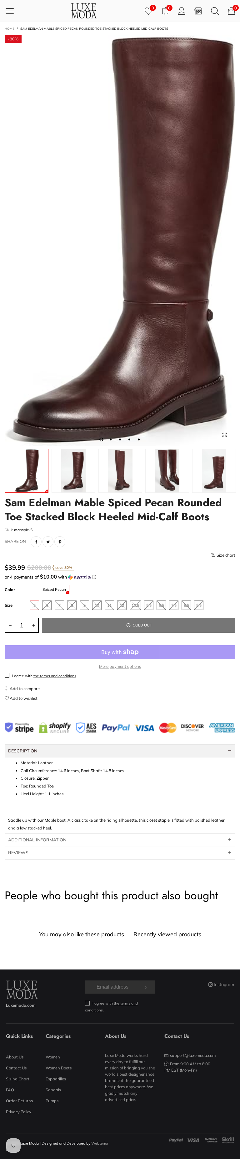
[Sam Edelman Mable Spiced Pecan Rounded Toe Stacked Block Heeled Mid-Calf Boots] (120, 240)
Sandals (53, 1089)
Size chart (226, 555)
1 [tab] (101, 439)
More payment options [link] (120, 666)
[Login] (181, 11)
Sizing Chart (17, 1078)
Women (53, 1056)
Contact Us (16, 1067)
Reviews (18, 852)
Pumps (52, 1100)
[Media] (224, 435)
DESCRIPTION (22, 751)
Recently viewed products (167, 934)
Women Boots (59, 1067)
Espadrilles (56, 1078)
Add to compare (24, 688)
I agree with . (44, 675)
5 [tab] (139, 439)
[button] (120, 577)
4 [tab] (129, 439)
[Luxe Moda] (84, 10)
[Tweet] (47, 541)
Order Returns (19, 1100)
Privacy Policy (18, 1111)
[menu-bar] (13, 11)
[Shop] (198, 11)
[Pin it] (59, 541)
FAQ (10, 1089)
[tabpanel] (120, 240)
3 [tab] (120, 439)
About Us (14, 1056)
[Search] (215, 11)
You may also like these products (81, 934)
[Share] (36, 541)
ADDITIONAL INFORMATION (37, 840)
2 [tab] (111, 439)
